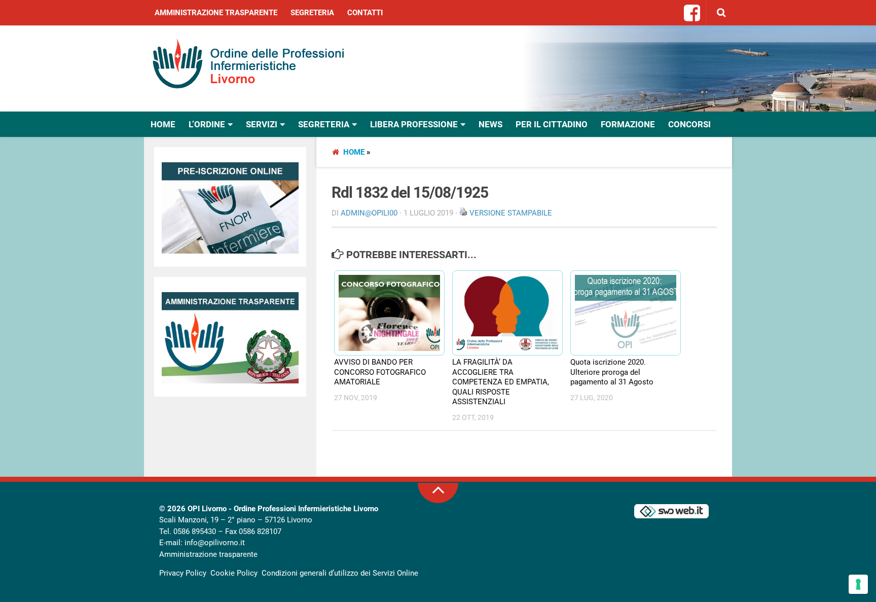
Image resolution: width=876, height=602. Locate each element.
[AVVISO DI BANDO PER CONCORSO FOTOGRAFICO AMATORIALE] (384, 313)
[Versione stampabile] (463, 213)
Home (163, 124)
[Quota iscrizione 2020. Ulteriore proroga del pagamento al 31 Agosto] (621, 313)
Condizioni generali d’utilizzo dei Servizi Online (340, 573)
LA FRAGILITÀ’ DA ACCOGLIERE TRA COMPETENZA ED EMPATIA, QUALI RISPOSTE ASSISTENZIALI (500, 382)
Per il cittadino (552, 124)
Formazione (628, 124)
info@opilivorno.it (215, 542)
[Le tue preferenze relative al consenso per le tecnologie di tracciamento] (858, 584)
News (490, 124)
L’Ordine (207, 124)
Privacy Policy (182, 573)
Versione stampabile (510, 213)
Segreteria (312, 12)
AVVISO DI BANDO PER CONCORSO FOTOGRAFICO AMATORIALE (380, 372)
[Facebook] (692, 13)
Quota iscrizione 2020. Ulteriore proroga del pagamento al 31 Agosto (611, 372)
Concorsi (689, 124)
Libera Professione (414, 124)
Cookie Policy (234, 573)
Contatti (365, 12)
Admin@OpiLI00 (369, 213)
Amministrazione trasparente (216, 12)
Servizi (261, 124)
